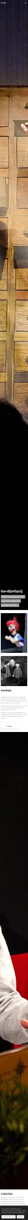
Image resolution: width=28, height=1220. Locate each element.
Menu (25, 2)
